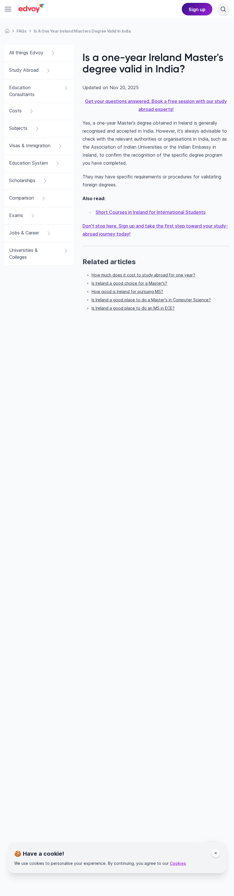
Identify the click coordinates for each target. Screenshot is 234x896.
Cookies (178, 863)
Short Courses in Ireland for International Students (150, 212)
